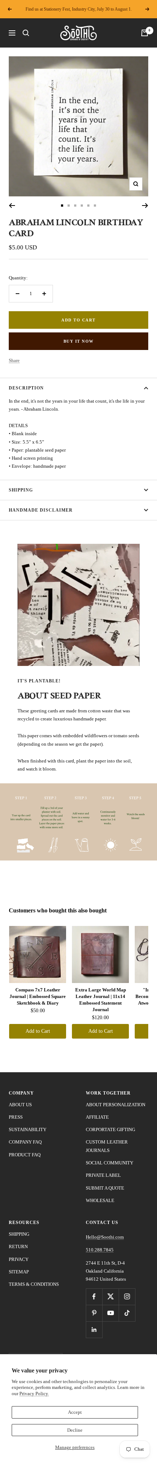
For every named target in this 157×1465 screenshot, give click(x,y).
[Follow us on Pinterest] (94, 1313)
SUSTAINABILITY (27, 1129)
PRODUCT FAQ (25, 1154)
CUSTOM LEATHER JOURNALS (107, 1146)
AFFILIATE (97, 1117)
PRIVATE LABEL (103, 1175)
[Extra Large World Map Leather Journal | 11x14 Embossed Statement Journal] (100, 954)
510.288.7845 (100, 1250)
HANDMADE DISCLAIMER (41, 510)
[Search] (26, 33)
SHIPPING (21, 490)
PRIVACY (18, 1259)
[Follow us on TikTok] (127, 1313)
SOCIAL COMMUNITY (109, 1162)
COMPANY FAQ (25, 1142)
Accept (75, 1412)
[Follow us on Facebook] (94, 1296)
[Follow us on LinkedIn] (94, 1329)
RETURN (18, 1246)
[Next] (145, 205)
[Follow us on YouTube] (110, 1313)
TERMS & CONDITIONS (34, 1284)
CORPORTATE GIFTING (110, 1129)
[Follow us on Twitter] (110, 1296)
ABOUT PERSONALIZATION (115, 1104)
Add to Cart (38, 1031)
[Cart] (144, 33)
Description (26, 388)
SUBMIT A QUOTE (105, 1188)
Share (14, 360)
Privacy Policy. (34, 1393)
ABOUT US (20, 1104)
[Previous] (12, 205)
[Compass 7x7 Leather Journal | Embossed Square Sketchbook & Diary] (37, 954)
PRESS (16, 1117)
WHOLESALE (100, 1200)
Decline (75, 1430)
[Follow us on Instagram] (127, 1296)
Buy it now (79, 341)
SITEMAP (19, 1271)
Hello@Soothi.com (105, 1237)
